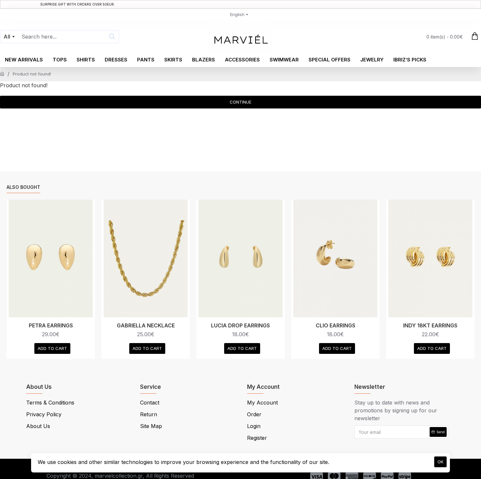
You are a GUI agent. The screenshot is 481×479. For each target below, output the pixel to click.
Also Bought (23, 187)
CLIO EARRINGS (335, 325)
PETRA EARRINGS (51, 325)
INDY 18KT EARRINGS (430, 325)
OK (440, 461)
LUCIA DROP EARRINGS (240, 325)
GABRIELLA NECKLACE (146, 325)
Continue (240, 102)
